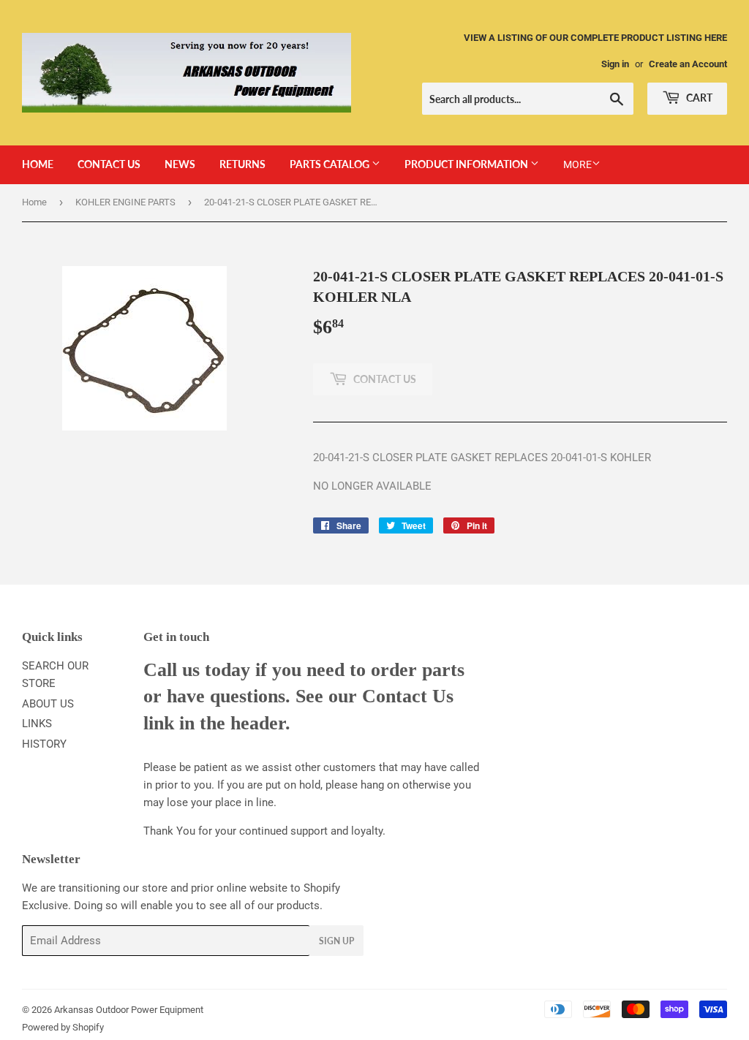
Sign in (615, 63)
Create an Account (688, 63)
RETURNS (242, 164)
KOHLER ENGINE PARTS (125, 202)
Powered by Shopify (63, 1027)
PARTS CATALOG (331, 164)
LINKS (37, 723)
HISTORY (44, 744)
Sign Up (336, 940)
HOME (37, 164)
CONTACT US (109, 164)
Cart (698, 97)
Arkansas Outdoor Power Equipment (128, 1009)
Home (34, 202)
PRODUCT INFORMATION (467, 164)
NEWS (180, 164)
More (577, 164)
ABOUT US (48, 703)
